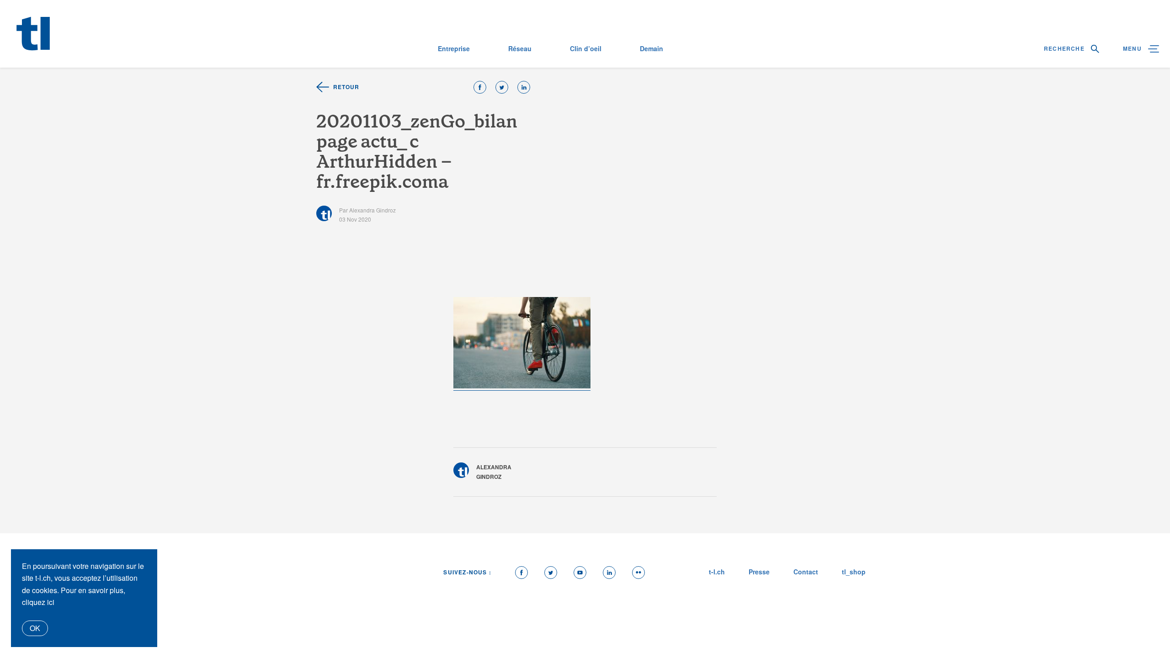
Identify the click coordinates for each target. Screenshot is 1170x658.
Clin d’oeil (585, 48)
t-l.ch (717, 571)
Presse (759, 571)
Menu (1133, 48)
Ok (35, 628)
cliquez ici (38, 602)
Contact (805, 571)
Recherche (1065, 48)
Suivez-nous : (467, 572)
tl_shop (854, 571)
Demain (651, 48)
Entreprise (454, 48)
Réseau (520, 48)
